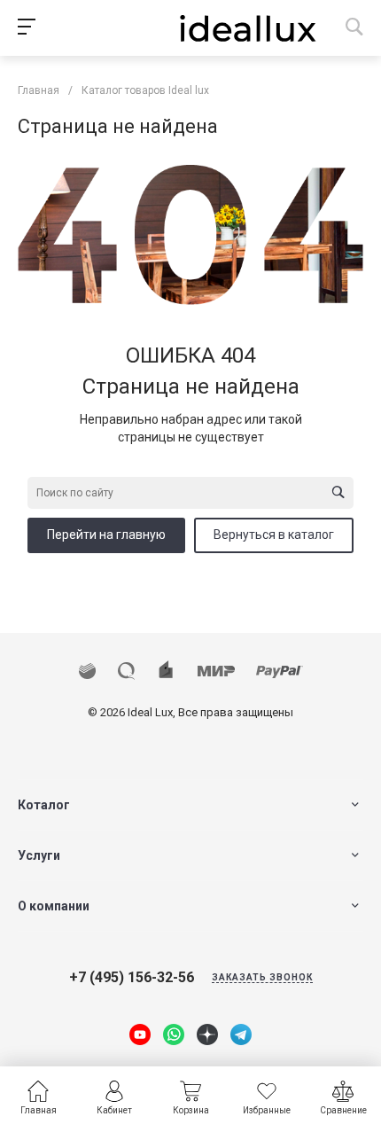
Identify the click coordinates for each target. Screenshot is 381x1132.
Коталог (44, 805)
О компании (53, 906)
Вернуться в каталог (274, 534)
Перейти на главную (106, 534)
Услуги (39, 855)
